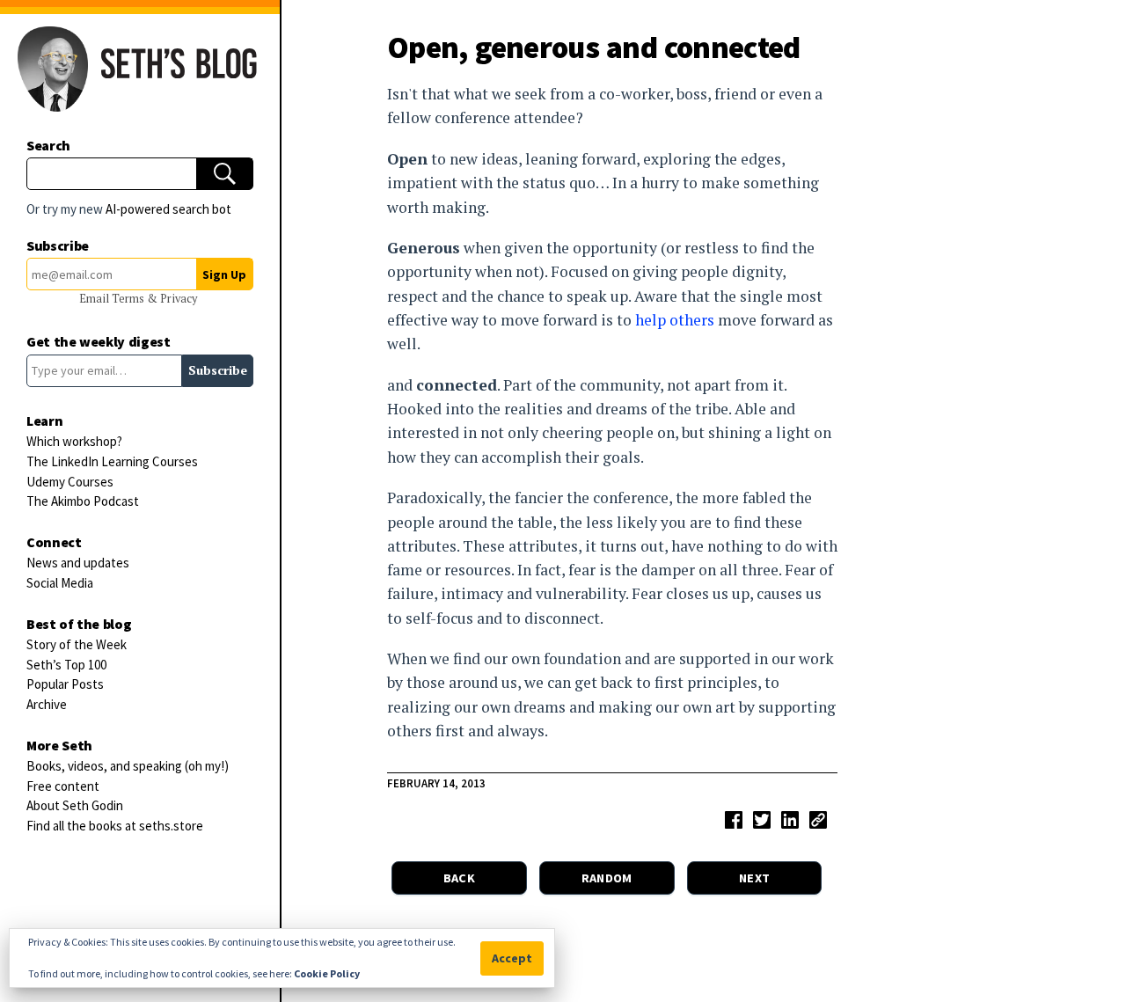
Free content (62, 786)
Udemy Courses (69, 481)
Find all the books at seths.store (114, 825)
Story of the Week (76, 644)
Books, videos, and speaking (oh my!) (127, 765)
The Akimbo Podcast (82, 501)
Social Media (59, 582)
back (459, 878)
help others (674, 320)
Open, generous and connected (594, 47)
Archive (46, 704)
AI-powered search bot (168, 209)
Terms (129, 298)
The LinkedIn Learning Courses (112, 461)
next (754, 878)
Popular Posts (65, 684)
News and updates (77, 562)
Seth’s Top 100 (66, 664)
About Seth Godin (74, 805)
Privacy (178, 298)
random (606, 878)
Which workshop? (74, 441)
